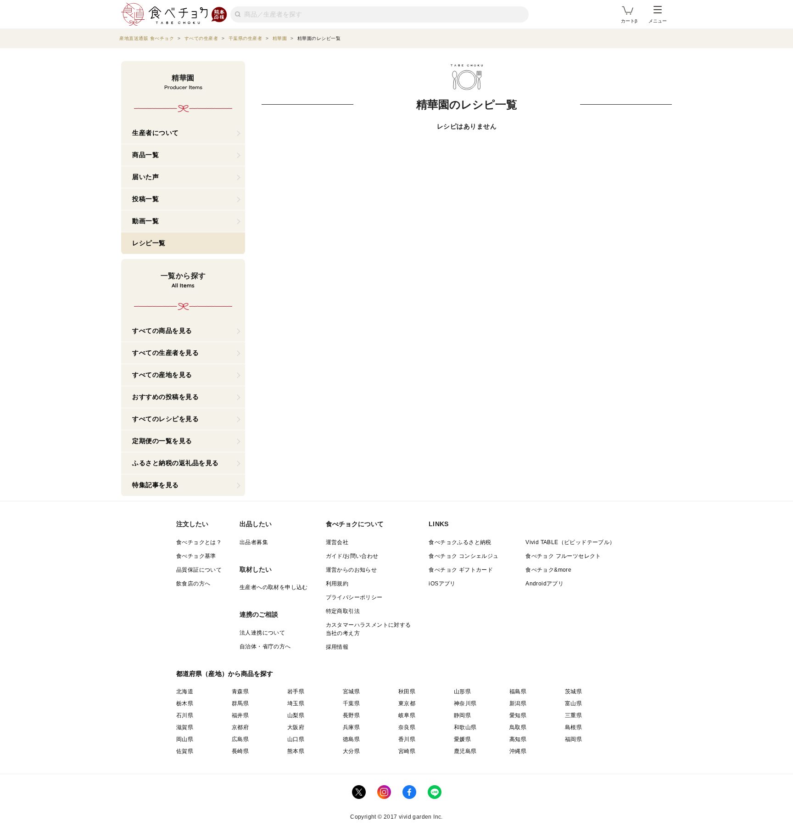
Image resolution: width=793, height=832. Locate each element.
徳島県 (351, 739)
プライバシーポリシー (354, 597)
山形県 (462, 691)
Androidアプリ (544, 583)
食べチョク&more (548, 570)
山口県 (295, 739)
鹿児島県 (465, 751)
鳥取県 (517, 727)
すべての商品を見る (162, 330)
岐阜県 (406, 715)
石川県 (184, 715)
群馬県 (240, 703)
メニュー (657, 20)
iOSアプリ (442, 583)
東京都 (406, 703)
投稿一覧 (145, 198)
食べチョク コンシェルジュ (463, 556)
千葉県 (351, 703)
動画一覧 (145, 221)
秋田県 (406, 691)
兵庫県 (351, 727)
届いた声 (145, 176)
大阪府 (295, 727)
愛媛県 (462, 739)
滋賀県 (184, 727)
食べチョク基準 (196, 556)
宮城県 (351, 691)
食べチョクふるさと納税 (460, 542)
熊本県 (295, 751)
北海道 (184, 691)
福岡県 (573, 739)
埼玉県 (295, 703)
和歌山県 (465, 727)
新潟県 (517, 703)
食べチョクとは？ (199, 542)
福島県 (517, 691)
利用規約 (337, 583)
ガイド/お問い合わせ (352, 556)
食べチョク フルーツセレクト (563, 556)
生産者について (155, 132)
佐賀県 (184, 751)
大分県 (351, 751)
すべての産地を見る (162, 374)
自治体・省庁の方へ (265, 646)
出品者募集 (254, 542)
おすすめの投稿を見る (165, 396)
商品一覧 (145, 154)
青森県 (240, 691)
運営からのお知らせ (351, 570)
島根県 (573, 727)
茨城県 (573, 691)
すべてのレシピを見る (165, 418)
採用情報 (337, 647)
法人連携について (262, 633)
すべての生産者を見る (165, 352)
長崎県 (240, 751)
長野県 (351, 715)
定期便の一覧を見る (162, 440)
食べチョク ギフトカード (461, 570)
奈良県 (406, 727)
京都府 (240, 727)
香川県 (406, 739)
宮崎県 (406, 751)
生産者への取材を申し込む (274, 587)
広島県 (240, 739)
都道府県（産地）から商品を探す (225, 673)
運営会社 (337, 542)
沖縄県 (517, 751)
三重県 (573, 715)
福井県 (240, 715)
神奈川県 (465, 703)
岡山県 (184, 739)
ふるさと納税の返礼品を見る (175, 463)
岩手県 (295, 691)
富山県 (573, 703)
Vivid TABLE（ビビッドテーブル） (570, 542)
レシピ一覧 (149, 243)
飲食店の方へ (193, 583)
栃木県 (184, 703)
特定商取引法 (343, 611)
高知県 (517, 739)
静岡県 (462, 715)
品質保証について (199, 570)
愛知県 (517, 715)
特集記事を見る (155, 485)
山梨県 (295, 715)
